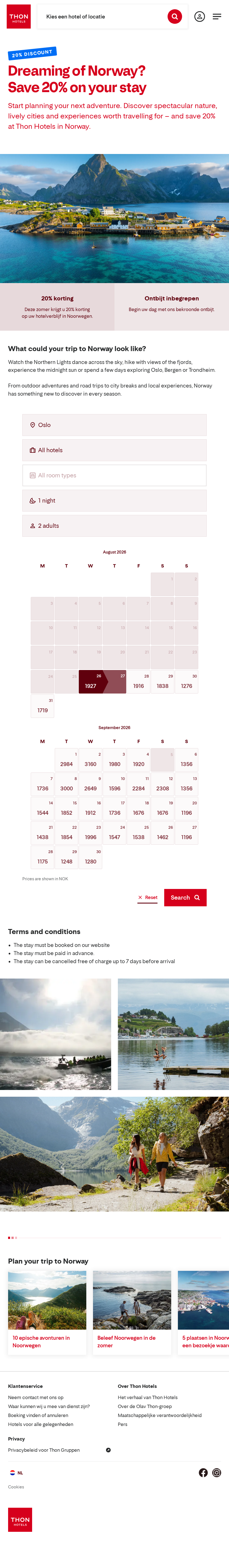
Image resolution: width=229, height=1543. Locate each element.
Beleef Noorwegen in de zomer (126, 1341)
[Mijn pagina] (199, 16)
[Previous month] (26, 552)
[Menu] (217, 16)
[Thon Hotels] (19, 16)
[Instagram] (216, 1472)
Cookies (16, 1486)
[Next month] (203, 552)
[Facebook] (203, 1472)
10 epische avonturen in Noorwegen (41, 1341)
